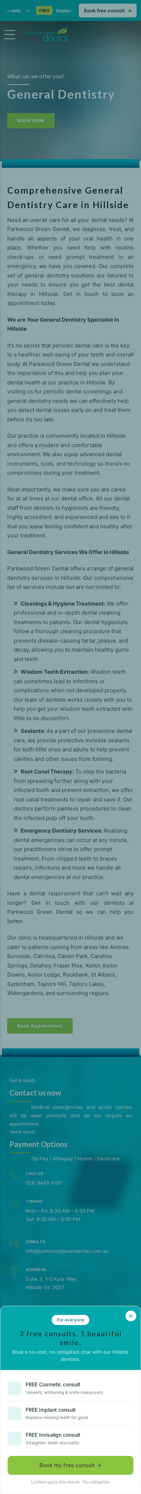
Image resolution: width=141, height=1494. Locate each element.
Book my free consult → (70, 1465)
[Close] (130, 1316)
